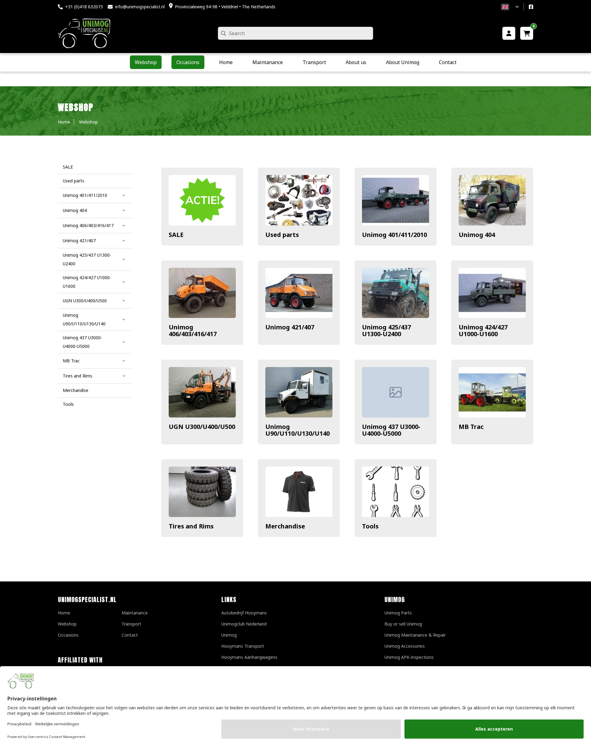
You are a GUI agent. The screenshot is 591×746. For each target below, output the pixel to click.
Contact (130, 635)
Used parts (282, 234)
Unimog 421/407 (289, 327)
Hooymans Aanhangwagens (249, 657)
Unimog (229, 635)
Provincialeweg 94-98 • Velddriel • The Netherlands (225, 7)
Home (64, 613)
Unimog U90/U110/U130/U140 (297, 430)
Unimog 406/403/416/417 (193, 330)
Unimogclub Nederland (244, 624)
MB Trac (471, 426)
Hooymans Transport (242, 646)
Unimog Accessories (404, 646)
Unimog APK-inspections (409, 657)
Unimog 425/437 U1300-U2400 (386, 330)
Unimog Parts (398, 613)
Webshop (67, 624)
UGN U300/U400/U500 (202, 426)
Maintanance (135, 613)
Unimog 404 (477, 234)
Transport (131, 624)
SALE (176, 234)
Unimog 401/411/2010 (394, 234)
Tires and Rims (191, 526)
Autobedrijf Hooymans (244, 613)
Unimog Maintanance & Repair (415, 635)
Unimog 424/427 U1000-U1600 (483, 330)
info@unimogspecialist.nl (140, 7)
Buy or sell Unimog (403, 624)
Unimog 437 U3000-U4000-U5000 (391, 430)
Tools (370, 526)
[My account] (508, 33)
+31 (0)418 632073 (84, 7)
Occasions (68, 635)
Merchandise (285, 526)
